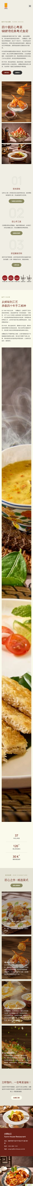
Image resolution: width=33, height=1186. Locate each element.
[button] (30, 6)
